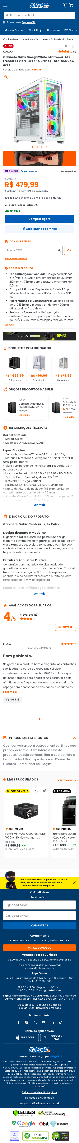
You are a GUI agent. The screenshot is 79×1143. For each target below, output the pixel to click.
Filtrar (68, 627)
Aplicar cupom (29, 171)
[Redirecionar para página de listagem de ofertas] (39, 158)
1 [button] (39, 719)
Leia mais (10, 692)
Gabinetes (43, 39)
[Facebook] (18, 1022)
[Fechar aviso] (74, 882)
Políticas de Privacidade (39, 1097)
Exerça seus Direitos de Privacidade (39, 1103)
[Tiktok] (60, 1022)
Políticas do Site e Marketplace (39, 1092)
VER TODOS (65, 780)
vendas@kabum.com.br (39, 968)
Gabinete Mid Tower (63, 39)
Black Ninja (36, 30)
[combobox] (39, 15)
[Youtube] (43, 1022)
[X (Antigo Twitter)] (35, 1022)
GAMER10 (13, 171)
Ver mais (9, 324)
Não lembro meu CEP (16, 258)
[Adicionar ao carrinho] (44, 791)
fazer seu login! (39, 764)
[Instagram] (26, 1022)
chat (41, 965)
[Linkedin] (52, 1022)
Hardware (53, 30)
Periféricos (28, 39)
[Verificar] (24, 1113)
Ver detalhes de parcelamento (22, 205)
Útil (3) (14, 699)
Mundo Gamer (14, 30)
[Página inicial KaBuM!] (39, 5)
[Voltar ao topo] (39, 1049)
